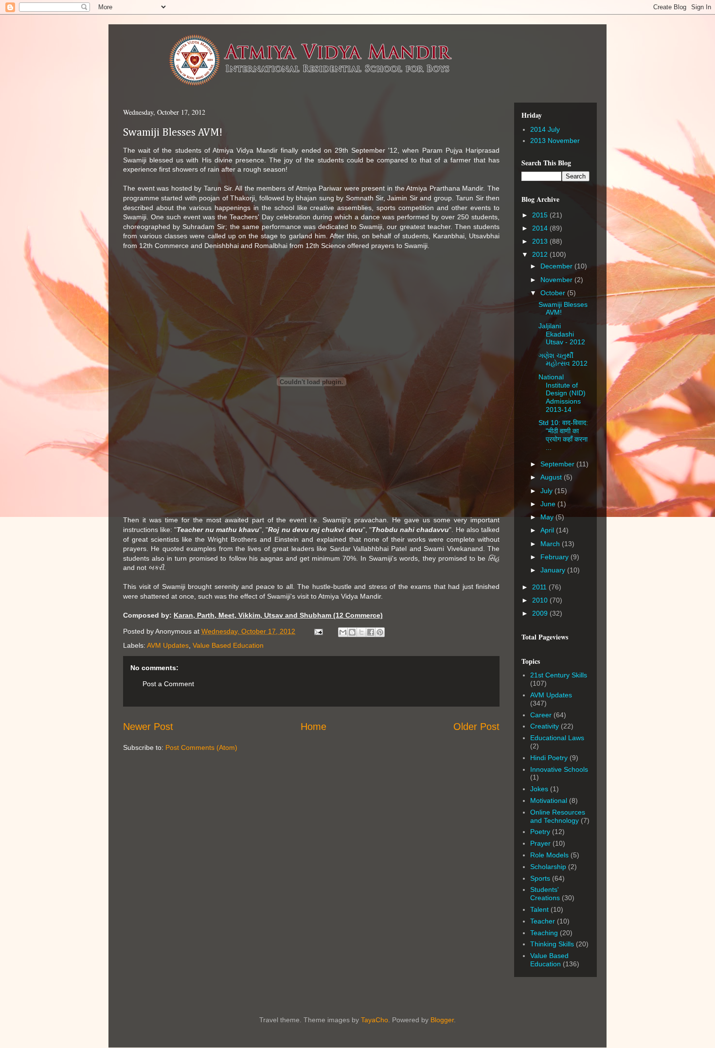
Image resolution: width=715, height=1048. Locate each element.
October (553, 293)
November (557, 280)
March (551, 544)
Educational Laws (557, 738)
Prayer (540, 843)
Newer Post (148, 726)
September (558, 464)
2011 (540, 587)
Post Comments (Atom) (201, 747)
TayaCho (374, 1020)
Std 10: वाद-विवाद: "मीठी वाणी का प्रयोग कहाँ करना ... (563, 435)
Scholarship (548, 866)
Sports (540, 878)
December (557, 266)
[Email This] (343, 632)
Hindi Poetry (549, 758)
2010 (541, 600)
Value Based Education (228, 645)
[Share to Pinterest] (380, 632)
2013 (541, 241)
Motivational (548, 800)
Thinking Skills (552, 944)
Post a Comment (168, 684)
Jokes (539, 789)
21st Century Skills (558, 675)
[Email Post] (318, 631)
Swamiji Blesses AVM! (172, 132)
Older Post (476, 726)
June (548, 504)
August (552, 477)
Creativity (544, 726)
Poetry (540, 831)
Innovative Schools (559, 769)
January (553, 570)
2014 (541, 228)
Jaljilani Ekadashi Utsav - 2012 (561, 334)
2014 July (545, 129)
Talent (539, 909)
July (547, 491)
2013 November (555, 140)
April (548, 530)
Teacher (542, 921)
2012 (541, 254)
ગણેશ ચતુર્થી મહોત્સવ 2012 (563, 360)
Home (313, 726)
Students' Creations (545, 894)
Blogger (442, 1020)
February (555, 557)
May (547, 517)
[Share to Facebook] (370, 632)
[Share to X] (361, 632)
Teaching (544, 933)
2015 (541, 215)
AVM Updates (168, 645)
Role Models (549, 855)
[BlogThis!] (352, 632)
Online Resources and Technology (557, 816)
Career (541, 715)
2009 (541, 613)
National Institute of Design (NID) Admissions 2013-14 (562, 393)
